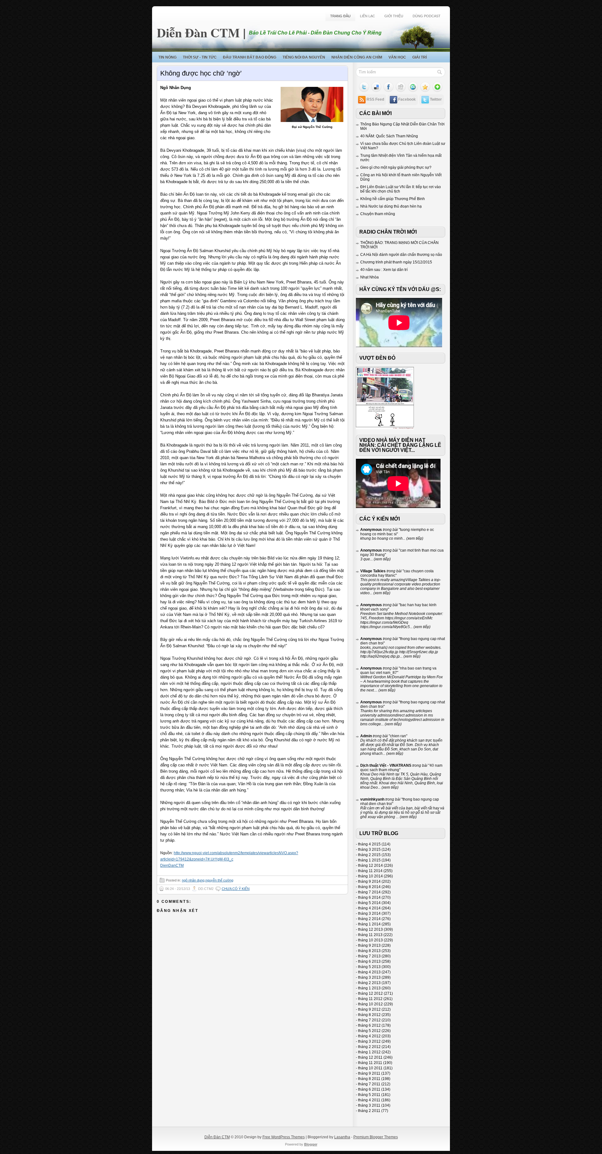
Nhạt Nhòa (369, 277)
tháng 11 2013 (370, 935)
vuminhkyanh (372, 799)
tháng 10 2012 (370, 1004)
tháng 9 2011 (369, 1073)
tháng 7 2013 (369, 956)
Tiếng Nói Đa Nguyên (304, 57)
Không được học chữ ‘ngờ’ (201, 73)
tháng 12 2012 (370, 993)
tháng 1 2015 (369, 860)
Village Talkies (373, 571)
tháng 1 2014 (369, 924)
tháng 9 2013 (369, 945)
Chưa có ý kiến (236, 889)
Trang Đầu (340, 16)
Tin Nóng (167, 57)
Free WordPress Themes (283, 1137)
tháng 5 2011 (369, 1095)
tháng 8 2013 (369, 951)
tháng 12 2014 (370, 865)
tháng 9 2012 (369, 1009)
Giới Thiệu (393, 16)
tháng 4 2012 (369, 1036)
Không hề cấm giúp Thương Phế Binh (392, 199)
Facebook (407, 99)
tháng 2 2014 (369, 919)
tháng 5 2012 (369, 1031)
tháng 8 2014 (369, 887)
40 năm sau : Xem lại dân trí (384, 269)
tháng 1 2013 (369, 988)
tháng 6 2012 (369, 1025)
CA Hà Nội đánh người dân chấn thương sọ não (401, 254)
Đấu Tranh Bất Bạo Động (249, 57)
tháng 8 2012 (369, 1015)
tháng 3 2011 (369, 1105)
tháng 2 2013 (369, 983)
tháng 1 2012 (369, 1052)
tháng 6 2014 (369, 897)
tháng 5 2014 (369, 903)
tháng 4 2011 (369, 1100)
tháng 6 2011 (369, 1089)
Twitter (436, 99)
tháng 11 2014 (370, 871)
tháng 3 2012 (369, 1041)
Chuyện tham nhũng (377, 214)
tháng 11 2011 (370, 1063)
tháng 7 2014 (369, 892)
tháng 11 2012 (370, 999)
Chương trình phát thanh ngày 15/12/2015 (396, 262)
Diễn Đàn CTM (198, 32)
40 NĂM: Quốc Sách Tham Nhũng (389, 136)
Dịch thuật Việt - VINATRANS (385, 765)
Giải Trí (419, 57)
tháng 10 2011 (370, 1068)
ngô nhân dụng (193, 880)
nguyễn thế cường (219, 880)
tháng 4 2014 (369, 908)
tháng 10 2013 (370, 940)
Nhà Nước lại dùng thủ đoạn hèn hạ (391, 206)
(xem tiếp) (414, 538)
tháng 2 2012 (369, 1047)
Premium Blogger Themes (375, 1137)
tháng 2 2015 (369, 855)
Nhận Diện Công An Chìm (356, 57)
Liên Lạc (367, 16)
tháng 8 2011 (369, 1079)
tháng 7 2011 (369, 1084)
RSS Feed (375, 99)
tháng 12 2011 (370, 1057)
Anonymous (371, 529)
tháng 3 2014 (369, 913)
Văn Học (397, 57)
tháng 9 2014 (369, 881)
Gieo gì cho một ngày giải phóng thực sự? (395, 167)
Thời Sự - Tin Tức (200, 57)
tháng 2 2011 (369, 1111)
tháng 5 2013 (369, 967)
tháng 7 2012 (369, 1020)
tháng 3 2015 (369, 849)
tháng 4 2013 (369, 972)
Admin (366, 736)
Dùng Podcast (427, 16)
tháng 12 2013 (370, 929)
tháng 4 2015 (369, 844)
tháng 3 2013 (369, 977)
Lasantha (342, 1137)
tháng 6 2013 (369, 961)
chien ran (398, 736)
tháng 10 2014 (370, 876)
